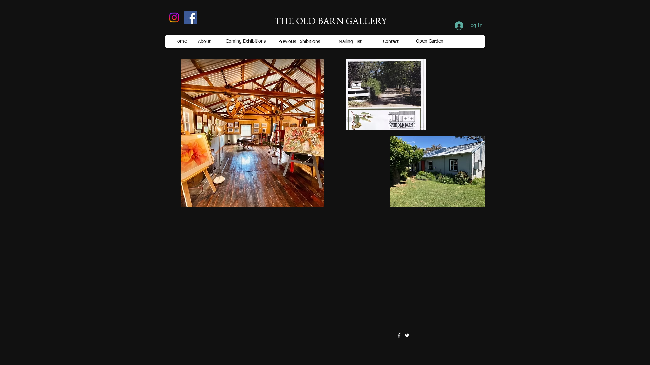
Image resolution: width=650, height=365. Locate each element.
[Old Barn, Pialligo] (190, 17)
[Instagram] (174, 17)
